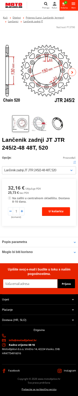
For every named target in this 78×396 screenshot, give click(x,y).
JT (75, 162)
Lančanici (13, 21)
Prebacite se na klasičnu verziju (39, 389)
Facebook (14, 370)
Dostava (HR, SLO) (14, 319)
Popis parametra (14, 242)
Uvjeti (5, 299)
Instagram (69, 370)
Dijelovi (17, 17)
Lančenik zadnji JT (33, 21)
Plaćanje (7, 309)
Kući (5, 17)
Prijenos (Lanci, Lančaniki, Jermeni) (45, 17)
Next (72, 72)
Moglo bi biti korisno (17, 252)
